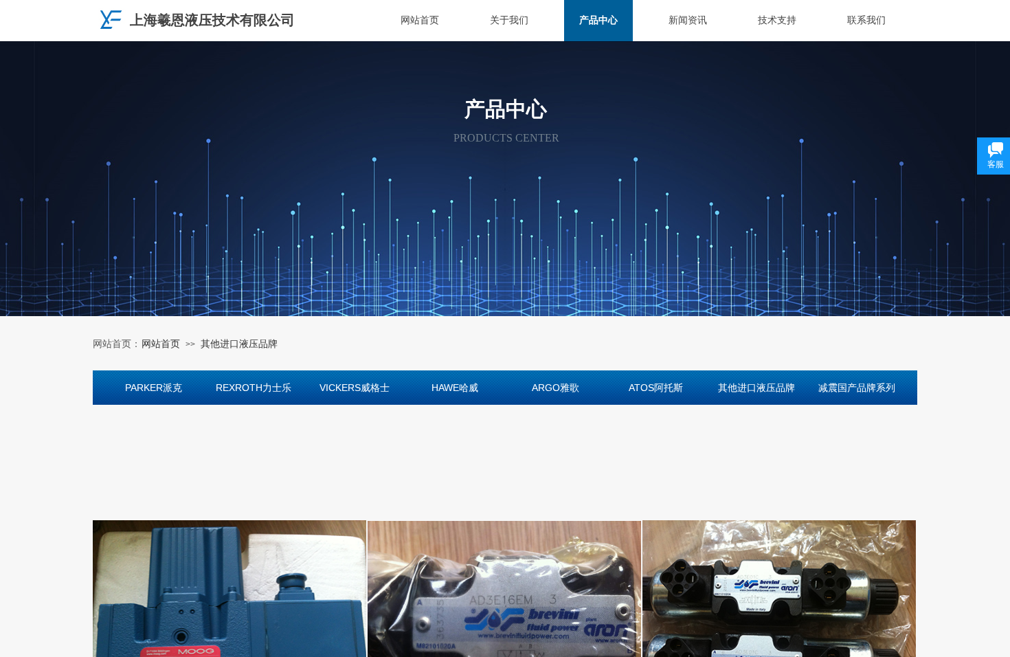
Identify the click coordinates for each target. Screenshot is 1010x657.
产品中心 (598, 20)
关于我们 (509, 20)
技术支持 (777, 20)
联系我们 (866, 20)
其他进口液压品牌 (239, 344)
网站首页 (420, 20)
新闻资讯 (688, 20)
